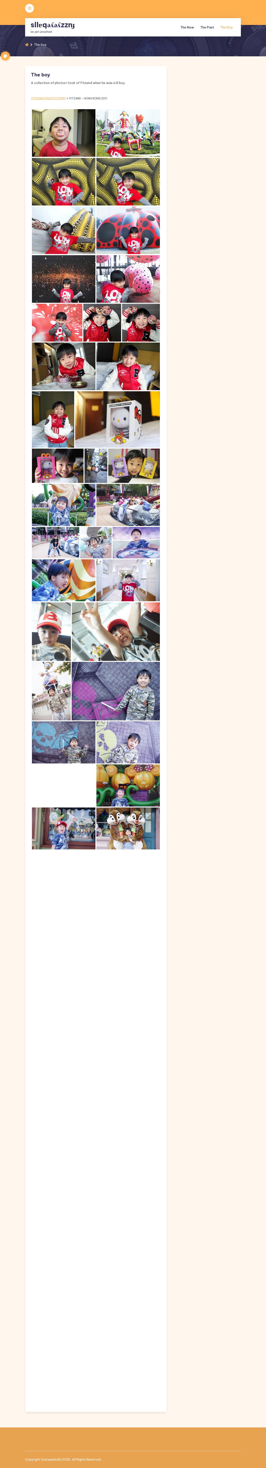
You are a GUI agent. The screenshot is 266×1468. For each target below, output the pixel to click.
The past (207, 27)
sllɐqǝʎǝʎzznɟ (53, 24)
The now (187, 27)
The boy (226, 27)
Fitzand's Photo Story (48, 98)
